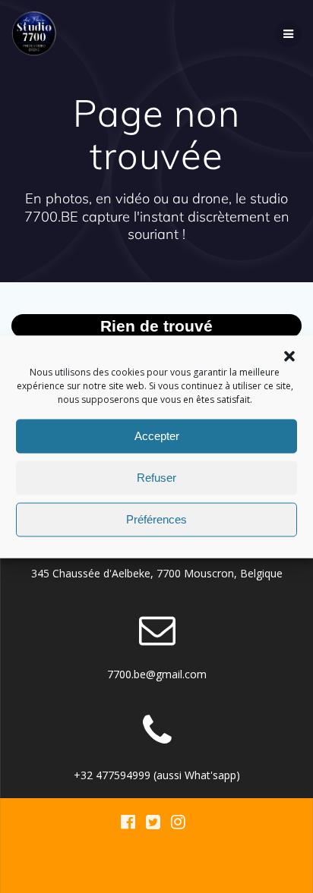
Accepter (156, 435)
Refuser (156, 477)
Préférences (156, 519)
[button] (289, 355)
